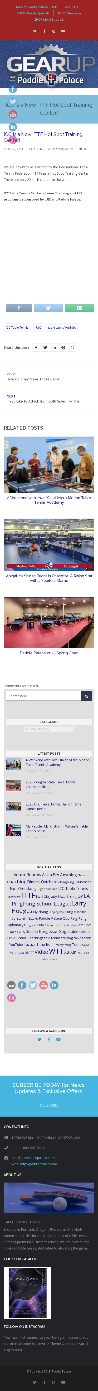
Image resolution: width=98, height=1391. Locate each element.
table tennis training (57, 938)
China (81, 875)
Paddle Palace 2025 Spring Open (49, 653)
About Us (71, 7)
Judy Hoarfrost (62, 896)
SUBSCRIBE (49, 1105)
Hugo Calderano (47, 889)
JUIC (47, 199)
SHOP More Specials (49, 19)
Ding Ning (67, 882)
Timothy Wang (62, 945)
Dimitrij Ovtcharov (43, 881)
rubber (41, 925)
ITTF (28, 895)
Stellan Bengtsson (42, 931)
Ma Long (66, 911)
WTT (56, 951)
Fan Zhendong (23, 888)
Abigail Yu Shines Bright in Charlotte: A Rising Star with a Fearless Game (49, 578)
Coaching (36, 149)
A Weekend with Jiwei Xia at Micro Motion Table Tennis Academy (49, 500)
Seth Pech (84, 925)
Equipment (82, 882)
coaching (16, 881)
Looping (54, 912)
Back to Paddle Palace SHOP (36, 7)
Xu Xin (70, 952)
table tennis (79, 931)
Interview (14, 897)
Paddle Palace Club (54, 918)
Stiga (64, 931)
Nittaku (33, 918)
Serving (71, 925)
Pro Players (55, 149)
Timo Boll (44, 944)
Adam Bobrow (27, 874)
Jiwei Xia (42, 896)
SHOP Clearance (69, 13)
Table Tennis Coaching (24, 938)
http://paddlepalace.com (38, 1164)
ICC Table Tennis (17, 328)
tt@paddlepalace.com (38, 1157)
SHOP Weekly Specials (33, 13)
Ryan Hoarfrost (56, 925)
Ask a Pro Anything (59, 874)
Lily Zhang (40, 912)
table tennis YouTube (62, 328)
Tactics (29, 944)
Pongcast (30, 925)
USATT (29, 953)
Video (69, 149)
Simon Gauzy (16, 932)
